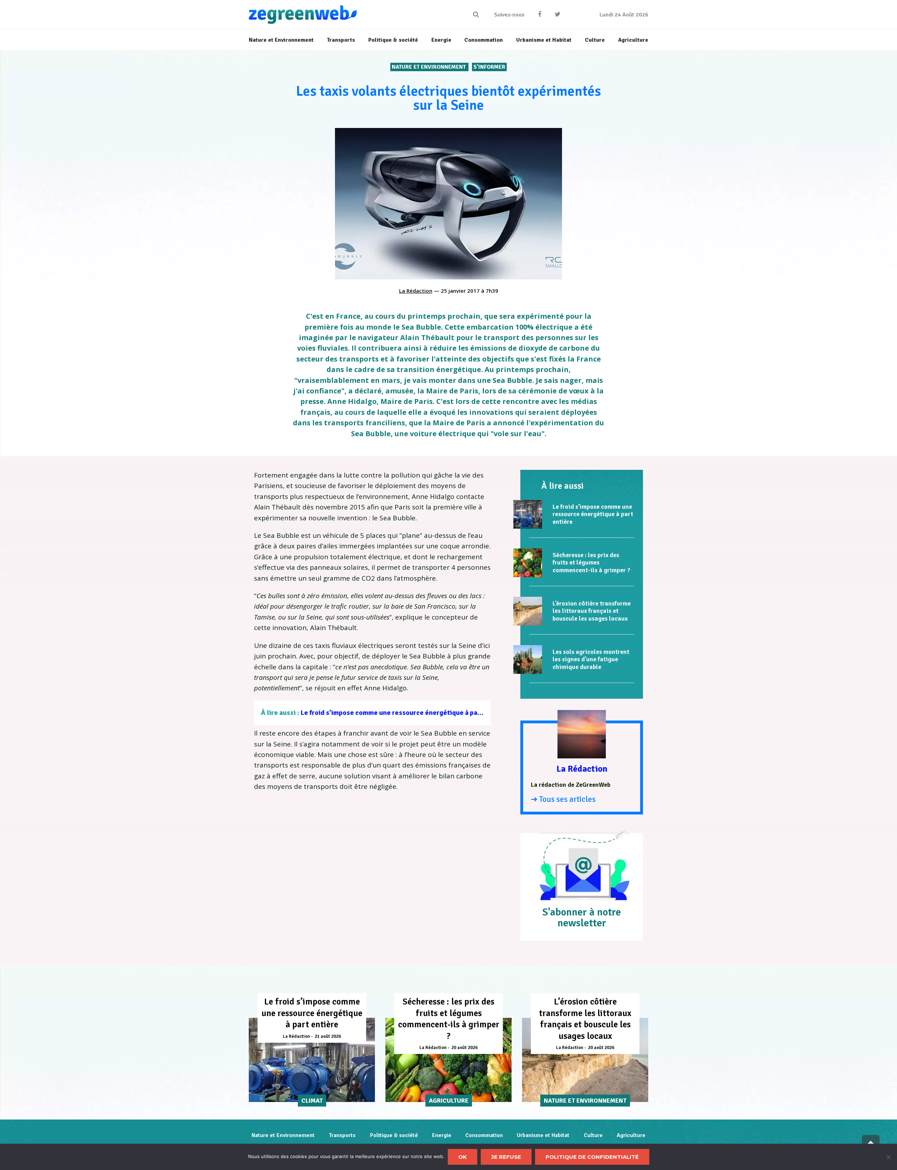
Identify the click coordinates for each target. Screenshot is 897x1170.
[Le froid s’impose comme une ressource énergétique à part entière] (527, 514)
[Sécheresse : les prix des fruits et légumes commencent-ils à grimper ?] (527, 562)
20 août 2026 (464, 1047)
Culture (593, 1135)
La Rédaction (415, 290)
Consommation (484, 1135)
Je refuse (506, 1157)
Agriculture (631, 1135)
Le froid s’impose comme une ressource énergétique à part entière (404, 712)
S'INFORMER (489, 66)
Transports (342, 1135)
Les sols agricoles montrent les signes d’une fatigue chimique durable (591, 659)
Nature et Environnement (429, 66)
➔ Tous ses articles (563, 799)
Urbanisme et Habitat (543, 1135)
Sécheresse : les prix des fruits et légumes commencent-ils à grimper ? (591, 562)
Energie (441, 1135)
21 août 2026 (328, 1036)
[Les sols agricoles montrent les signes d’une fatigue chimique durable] (527, 659)
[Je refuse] (888, 1157)
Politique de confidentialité (592, 1157)
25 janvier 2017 (460, 290)
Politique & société (394, 1135)
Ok (462, 1157)
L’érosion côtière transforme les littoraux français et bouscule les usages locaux (592, 611)
